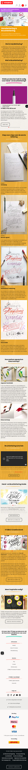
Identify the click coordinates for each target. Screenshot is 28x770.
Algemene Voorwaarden (20, 758)
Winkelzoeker (14, 667)
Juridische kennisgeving (9, 753)
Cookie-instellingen (18, 756)
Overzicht (14, 683)
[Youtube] (17, 695)
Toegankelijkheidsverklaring (19, 760)
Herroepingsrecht (6, 760)
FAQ (14, 661)
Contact (14, 664)
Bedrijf (14, 645)
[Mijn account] (19, 5)
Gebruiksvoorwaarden (7, 758)
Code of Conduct (14, 648)
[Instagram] (8, 695)
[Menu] (26, 5)
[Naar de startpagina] (8, 2)
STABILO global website (14, 680)
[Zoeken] (16, 5)
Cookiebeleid (8, 756)
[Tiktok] (14, 695)
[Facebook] (11, 695)
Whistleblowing (14, 650)
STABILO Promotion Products (14, 669)
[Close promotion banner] (27, 10)
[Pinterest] (20, 695)
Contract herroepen (14, 767)
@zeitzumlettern (18, 472)
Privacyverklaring (20, 753)
